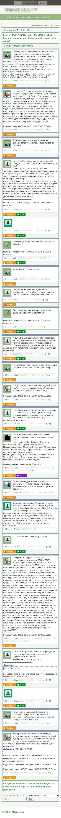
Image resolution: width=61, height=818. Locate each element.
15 (6, 529)
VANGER (17, 492)
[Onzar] (7, 166)
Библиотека (33, 17)
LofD (15, 258)
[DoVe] (7, 96)
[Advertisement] (35, 222)
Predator (17, 529)
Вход (42, 3)
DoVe (15, 129)
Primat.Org (20, 10)
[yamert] (7, 439)
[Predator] (7, 508)
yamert (16, 467)
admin (15, 80)
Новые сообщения (40, 25)
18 (6, 680)
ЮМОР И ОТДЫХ (42, 34)
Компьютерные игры (14, 37)
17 (6, 638)
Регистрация (30, 3)
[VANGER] (7, 486)
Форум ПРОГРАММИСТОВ (17, 34)
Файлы (46, 17)
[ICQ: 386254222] (20, 214)
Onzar (15, 209)
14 (6, 492)
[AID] (7, 294)
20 (6, 772)
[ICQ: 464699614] (20, 262)
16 (6, 546)
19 (6, 723)
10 (6, 375)
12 (6, 423)
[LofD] (7, 246)
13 (6, 467)
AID (14, 299)
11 (6, 399)
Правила (54, 25)
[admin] (7, 56)
